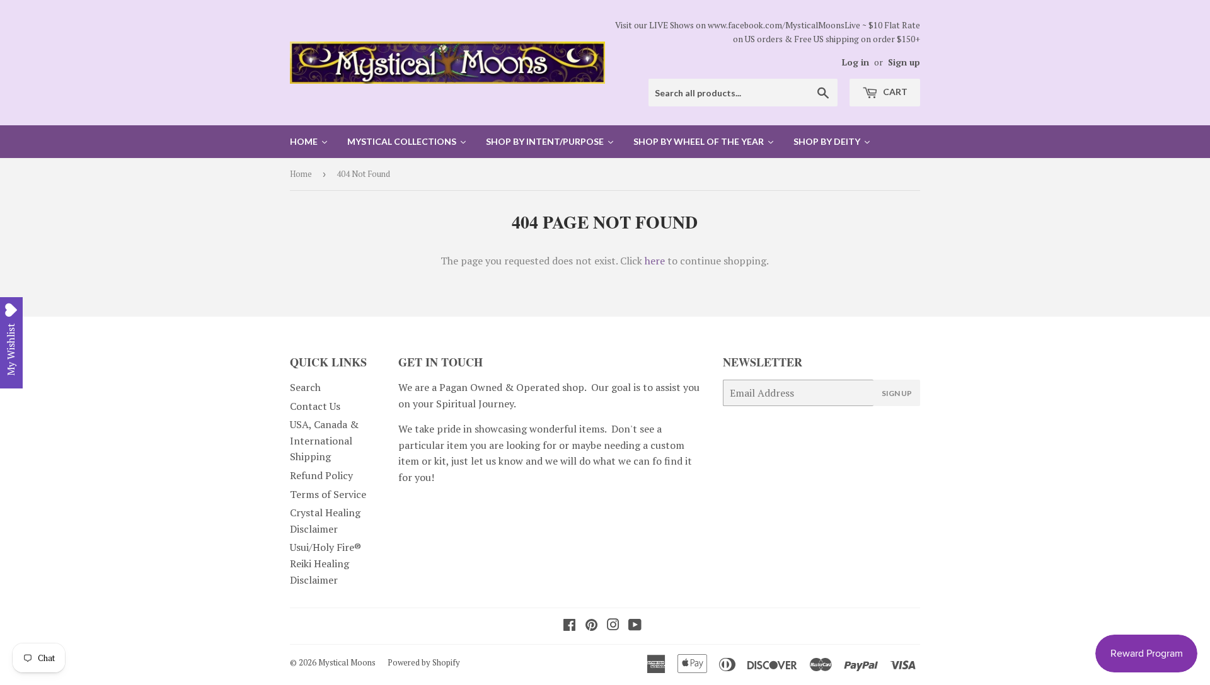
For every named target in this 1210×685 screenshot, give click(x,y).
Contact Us (315, 406)
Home (301, 173)
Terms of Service (328, 494)
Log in (855, 62)
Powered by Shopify (424, 662)
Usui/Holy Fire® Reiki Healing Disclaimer (325, 563)
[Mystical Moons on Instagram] (613, 626)
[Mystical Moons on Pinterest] (591, 626)
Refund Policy (321, 475)
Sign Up (897, 393)
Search (305, 387)
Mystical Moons (347, 662)
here (655, 261)
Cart (894, 91)
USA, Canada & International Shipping (324, 440)
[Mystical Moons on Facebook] (569, 626)
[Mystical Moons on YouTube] (635, 626)
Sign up (904, 62)
